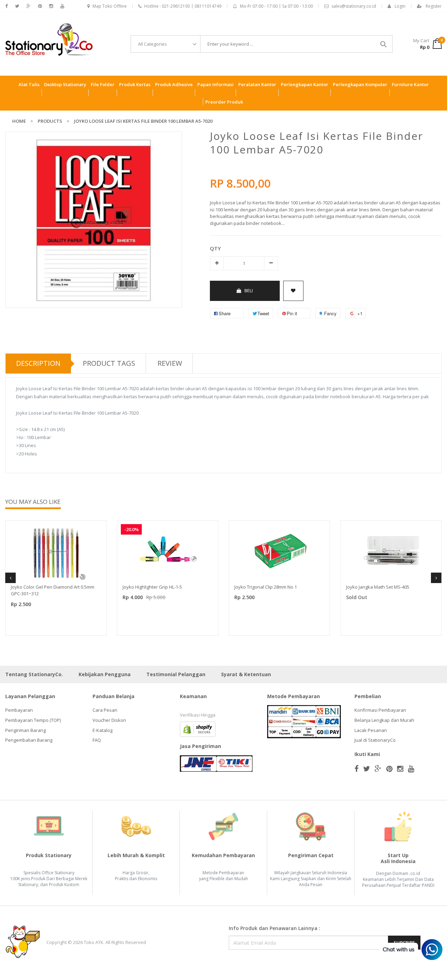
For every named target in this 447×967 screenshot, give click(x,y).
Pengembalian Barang (28, 740)
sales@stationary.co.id (353, 6)
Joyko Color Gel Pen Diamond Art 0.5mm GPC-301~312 (52, 590)
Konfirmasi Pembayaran (380, 710)
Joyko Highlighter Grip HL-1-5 (152, 587)
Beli (248, 290)
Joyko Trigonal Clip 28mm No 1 (265, 587)
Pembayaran (19, 710)
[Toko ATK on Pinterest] (40, 6)
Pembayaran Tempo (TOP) (33, 720)
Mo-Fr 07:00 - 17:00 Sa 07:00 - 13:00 (276, 6)
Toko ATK (93, 942)
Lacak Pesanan (370, 730)
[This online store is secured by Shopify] (197, 729)
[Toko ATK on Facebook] (6, 6)
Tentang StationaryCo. (34, 674)
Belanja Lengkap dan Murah (384, 720)
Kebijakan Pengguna (105, 674)
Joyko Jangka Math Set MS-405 (377, 587)
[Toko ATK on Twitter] (17, 6)
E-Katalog (102, 730)
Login (400, 6)
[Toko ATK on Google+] (29, 6)
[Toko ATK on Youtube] (62, 6)
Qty (215, 248)
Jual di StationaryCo (375, 740)
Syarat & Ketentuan (246, 674)
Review (169, 363)
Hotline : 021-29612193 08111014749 (182, 6)
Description (38, 363)
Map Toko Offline (110, 6)
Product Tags (109, 363)
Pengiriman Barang (25, 730)
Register (434, 6)
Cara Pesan (105, 710)
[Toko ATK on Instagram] (51, 6)
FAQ (97, 740)
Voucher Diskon (109, 720)
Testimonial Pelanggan (175, 674)
